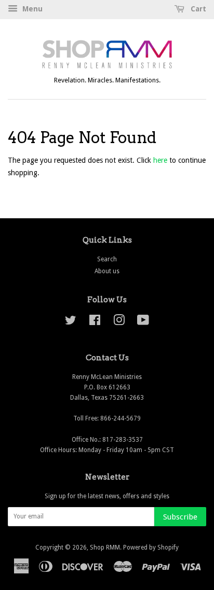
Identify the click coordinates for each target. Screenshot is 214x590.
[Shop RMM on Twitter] (70, 322)
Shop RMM (105, 547)
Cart (197, 9)
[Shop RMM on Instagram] (119, 322)
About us (107, 271)
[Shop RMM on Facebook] (95, 322)
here (160, 160)
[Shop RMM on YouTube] (143, 322)
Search (107, 259)
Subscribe (180, 517)
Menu (31, 9)
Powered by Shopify (151, 547)
